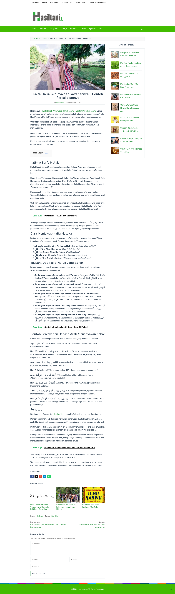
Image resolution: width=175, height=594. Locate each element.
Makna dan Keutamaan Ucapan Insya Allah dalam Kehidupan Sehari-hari (40, 507)
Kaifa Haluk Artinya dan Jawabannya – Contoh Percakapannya (69, 110)
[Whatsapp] (49, 476)
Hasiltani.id (58, 414)
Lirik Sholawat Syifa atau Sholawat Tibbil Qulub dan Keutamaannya (48, 524)
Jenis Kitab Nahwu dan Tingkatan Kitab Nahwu (90, 506)
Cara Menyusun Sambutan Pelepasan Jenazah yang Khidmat (66, 507)
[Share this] (32, 476)
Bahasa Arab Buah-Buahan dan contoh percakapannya (92, 524)
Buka (46, 153)
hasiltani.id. (83, 589)
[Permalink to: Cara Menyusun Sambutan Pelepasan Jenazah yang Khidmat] (68, 495)
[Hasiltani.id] (48, 16)
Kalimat (40, 516)
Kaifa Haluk (54, 516)
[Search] (142, 29)
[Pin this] (40, 476)
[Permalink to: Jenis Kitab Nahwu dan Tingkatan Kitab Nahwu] (93, 495)
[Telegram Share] (44, 476)
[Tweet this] (36, 476)
